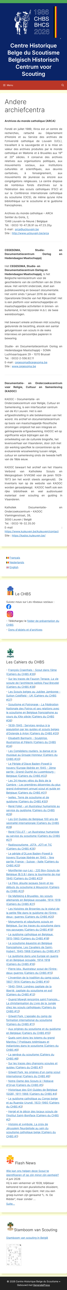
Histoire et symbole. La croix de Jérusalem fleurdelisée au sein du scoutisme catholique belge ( (27, 1128)
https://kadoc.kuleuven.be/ (28, 535)
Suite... (10, 1203)
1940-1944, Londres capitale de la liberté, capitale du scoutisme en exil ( (29, 990)
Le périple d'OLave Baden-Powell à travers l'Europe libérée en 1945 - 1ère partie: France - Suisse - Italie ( (30, 857)
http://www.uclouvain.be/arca (30, 233)
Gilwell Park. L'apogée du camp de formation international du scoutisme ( (29, 1020)
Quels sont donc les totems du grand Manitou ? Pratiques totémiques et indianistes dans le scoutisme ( (30, 1041)
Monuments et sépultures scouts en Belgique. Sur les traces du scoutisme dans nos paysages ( (33, 925)
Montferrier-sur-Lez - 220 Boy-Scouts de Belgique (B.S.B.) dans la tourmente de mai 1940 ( (33, 874)
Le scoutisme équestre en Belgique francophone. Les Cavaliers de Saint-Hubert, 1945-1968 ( (29, 947)
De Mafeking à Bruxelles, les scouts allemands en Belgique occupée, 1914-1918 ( (33, 900)
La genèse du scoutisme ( (24, 1054)
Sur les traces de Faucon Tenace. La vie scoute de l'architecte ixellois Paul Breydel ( (32, 682)
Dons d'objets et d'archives (25, 629)
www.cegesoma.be (24, 366)
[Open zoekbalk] (62, 85)
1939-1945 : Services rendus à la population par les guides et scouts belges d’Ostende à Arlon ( (32, 729)
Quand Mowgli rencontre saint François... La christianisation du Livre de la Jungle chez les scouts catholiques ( (33, 1003)
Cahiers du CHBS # (21, 674)
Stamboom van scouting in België (27, 1237)
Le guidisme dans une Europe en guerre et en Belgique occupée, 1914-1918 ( (32, 960)
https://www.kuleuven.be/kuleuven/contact (32, 531)
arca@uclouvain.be (27, 229)
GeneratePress (41, 1285)
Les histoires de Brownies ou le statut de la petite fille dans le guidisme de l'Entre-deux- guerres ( (33, 912)
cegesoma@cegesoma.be (31, 362)
